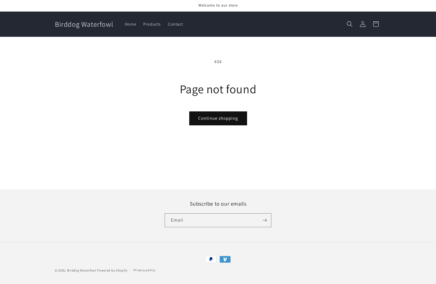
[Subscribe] (264, 220)
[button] (349, 24)
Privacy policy (144, 270)
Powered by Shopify (112, 270)
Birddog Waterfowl (82, 270)
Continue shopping (218, 118)
